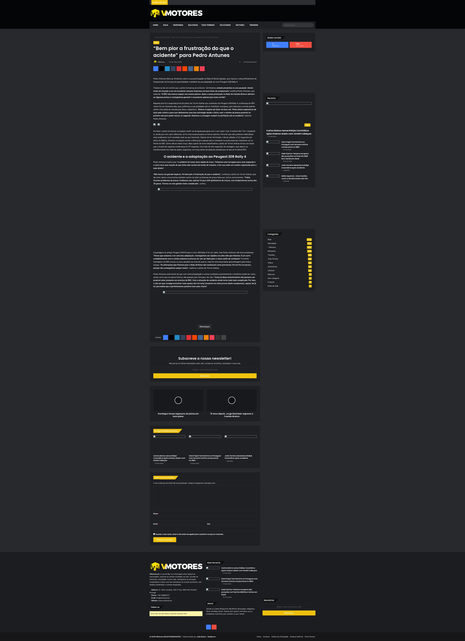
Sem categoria (273, 278)
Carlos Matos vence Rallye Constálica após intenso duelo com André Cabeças (169, 458)
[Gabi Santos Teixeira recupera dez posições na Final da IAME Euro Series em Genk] (273, 156)
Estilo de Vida (273, 286)
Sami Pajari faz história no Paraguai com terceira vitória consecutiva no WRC (205, 458)
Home (155, 25)
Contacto (266, 637)
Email (156, 524)
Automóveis (165, 37)
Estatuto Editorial (296, 637)
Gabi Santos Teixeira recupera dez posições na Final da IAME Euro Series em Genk (295, 156)
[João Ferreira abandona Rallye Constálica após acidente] (241, 444)
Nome (156, 514)
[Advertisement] (261, 12)
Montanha (178, 25)
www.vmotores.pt (165, 601)
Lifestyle (271, 270)
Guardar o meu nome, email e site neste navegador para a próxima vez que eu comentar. (189, 534)
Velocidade (225, 25)
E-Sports (271, 282)
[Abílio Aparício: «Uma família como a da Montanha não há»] (273, 179)
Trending (253, 25)
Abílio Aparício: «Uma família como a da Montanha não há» (294, 177)
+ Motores (272, 247)
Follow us (155, 607)
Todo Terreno (208, 25)
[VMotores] (176, 13)
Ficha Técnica (310, 637)
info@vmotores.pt (163, 598)
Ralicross (193, 25)
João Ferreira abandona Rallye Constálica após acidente (238, 457)
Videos (270, 263)
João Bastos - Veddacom (206, 637)
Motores (239, 25)
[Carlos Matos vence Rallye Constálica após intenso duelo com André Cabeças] (169, 444)
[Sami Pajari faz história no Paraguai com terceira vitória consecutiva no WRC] (205, 444)
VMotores (161, 62)
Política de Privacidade (279, 637)
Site (208, 524)
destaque (205, 326)
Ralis (165, 25)
